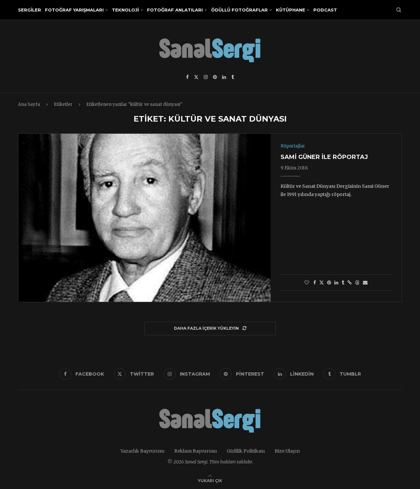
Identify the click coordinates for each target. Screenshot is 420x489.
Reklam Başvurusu (195, 451)
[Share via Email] (365, 282)
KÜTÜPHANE (290, 9)
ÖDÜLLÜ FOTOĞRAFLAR (239, 9)
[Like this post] (306, 282)
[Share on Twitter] (321, 282)
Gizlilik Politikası (246, 451)
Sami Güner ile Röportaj (324, 157)
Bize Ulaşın (287, 451)
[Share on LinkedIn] (336, 282)
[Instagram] (206, 77)
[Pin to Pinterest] (329, 282)
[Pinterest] (215, 77)
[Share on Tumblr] (343, 282)
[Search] (398, 9)
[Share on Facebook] (314, 282)
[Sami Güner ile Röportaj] (144, 218)
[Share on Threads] (357, 282)
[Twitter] (196, 77)
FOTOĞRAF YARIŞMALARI (74, 9)
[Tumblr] (232, 77)
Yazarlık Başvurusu (142, 451)
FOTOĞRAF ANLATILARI (175, 9)
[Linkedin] (224, 77)
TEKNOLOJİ (125, 9)
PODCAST (325, 9)
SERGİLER (29, 9)
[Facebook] (187, 77)
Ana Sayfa (29, 104)
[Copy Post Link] (349, 282)
